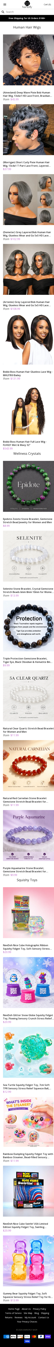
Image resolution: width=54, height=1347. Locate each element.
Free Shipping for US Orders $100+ (27, 18)
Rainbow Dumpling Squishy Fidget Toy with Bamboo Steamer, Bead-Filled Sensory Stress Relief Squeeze (28, 1155)
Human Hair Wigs (27, 27)
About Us (26, 1308)
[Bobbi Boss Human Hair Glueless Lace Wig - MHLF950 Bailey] (28, 339)
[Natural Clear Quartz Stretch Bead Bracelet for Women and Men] (28, 695)
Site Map (28, 1313)
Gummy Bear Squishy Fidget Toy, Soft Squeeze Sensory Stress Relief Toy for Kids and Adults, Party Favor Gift (28, 1295)
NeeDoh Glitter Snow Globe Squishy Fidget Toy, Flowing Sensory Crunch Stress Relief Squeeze (28, 1017)
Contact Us (43, 1317)
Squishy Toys (27, 880)
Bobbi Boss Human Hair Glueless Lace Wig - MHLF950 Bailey (28, 373)
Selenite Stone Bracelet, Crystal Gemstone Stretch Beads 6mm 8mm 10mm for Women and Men (28, 590)
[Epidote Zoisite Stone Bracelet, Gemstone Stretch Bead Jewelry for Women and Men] (28, 486)
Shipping (45, 1313)
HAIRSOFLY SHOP (30, 1330)
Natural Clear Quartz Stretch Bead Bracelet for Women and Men (28, 730)
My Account (30, 1317)
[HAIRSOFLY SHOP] (27, 4)
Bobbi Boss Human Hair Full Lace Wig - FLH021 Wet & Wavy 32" (25, 443)
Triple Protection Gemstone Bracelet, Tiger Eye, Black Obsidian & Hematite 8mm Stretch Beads (27, 660)
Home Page (14, 1308)
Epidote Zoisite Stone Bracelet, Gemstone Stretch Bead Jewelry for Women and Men (27, 520)
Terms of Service (13, 1313)
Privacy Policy (39, 1308)
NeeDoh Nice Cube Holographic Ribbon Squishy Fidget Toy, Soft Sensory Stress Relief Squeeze (26, 947)
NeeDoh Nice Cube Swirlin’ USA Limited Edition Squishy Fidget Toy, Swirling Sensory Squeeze (25, 1225)
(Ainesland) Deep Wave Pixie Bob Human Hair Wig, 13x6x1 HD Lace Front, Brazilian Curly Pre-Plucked (26, 94)
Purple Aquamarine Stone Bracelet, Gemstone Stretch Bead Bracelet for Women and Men (24, 870)
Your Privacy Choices (27, 1321)
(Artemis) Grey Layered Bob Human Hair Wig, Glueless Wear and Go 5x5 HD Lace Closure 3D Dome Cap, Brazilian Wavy (26, 303)
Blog (36, 1313)
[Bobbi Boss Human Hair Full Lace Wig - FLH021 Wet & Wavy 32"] (28, 409)
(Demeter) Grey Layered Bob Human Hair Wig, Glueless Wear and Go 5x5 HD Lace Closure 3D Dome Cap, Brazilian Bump (27, 234)
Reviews (18, 1317)
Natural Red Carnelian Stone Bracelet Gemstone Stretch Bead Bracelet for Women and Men (25, 800)
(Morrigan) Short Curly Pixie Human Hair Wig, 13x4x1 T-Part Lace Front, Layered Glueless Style (26, 164)
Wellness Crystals (27, 453)
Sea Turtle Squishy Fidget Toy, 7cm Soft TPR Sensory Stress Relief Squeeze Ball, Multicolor (26, 1086)
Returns (8, 1317)
